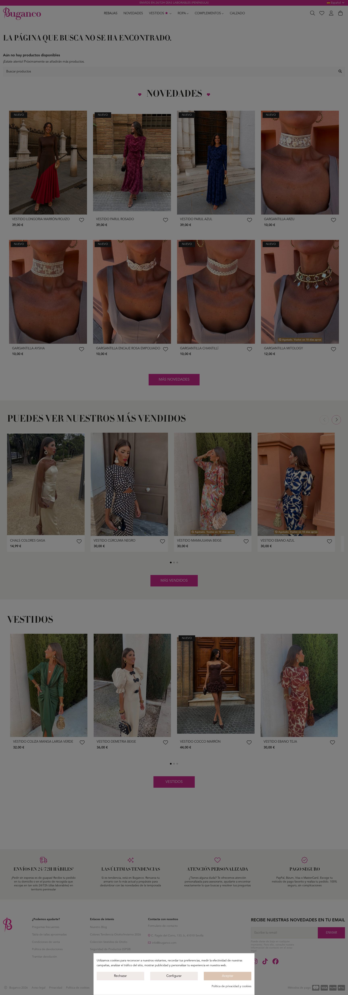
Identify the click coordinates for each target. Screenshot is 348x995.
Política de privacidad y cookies (231, 986)
